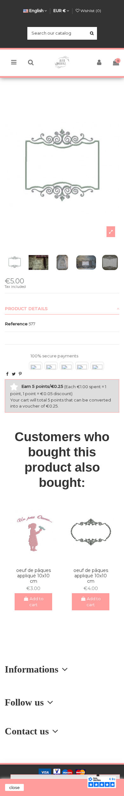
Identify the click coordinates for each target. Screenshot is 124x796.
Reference (16, 323)
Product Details (26, 308)
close (14, 787)
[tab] (62, 309)
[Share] (7, 373)
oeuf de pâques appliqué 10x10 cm (33, 575)
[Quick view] (37, 561)
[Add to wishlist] (29, 561)
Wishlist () (90, 10)
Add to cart (36, 601)
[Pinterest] (20, 373)
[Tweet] (14, 373)
